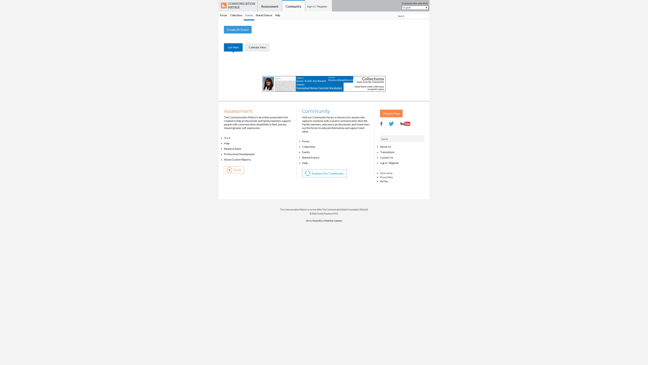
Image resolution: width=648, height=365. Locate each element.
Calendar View (257, 47)
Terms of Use (386, 173)
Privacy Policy (386, 177)
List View (233, 47)
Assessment (269, 6)
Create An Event (238, 29)
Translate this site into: (415, 3)
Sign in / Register (317, 6)
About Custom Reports (237, 159)
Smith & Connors (333, 220)
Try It (227, 137)
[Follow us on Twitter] (394, 133)
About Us (385, 146)
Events (249, 15)
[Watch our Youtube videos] (408, 133)
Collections (236, 15)
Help (277, 15)
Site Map (384, 181)
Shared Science (264, 15)
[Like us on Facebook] (384, 133)
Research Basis (232, 148)
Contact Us (386, 157)
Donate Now (391, 113)
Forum (223, 15)
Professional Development (239, 154)
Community (294, 6)
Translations (387, 152)
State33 (317, 220)
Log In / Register (389, 162)
